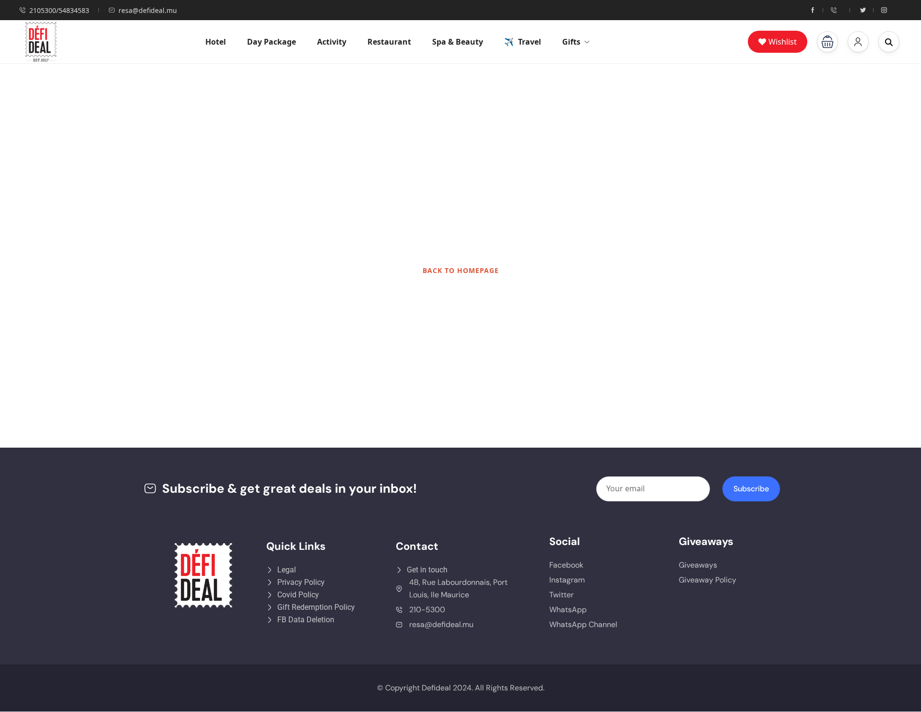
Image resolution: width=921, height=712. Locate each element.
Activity (331, 41)
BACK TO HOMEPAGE (461, 270)
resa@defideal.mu (147, 10)
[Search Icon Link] (889, 41)
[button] (827, 41)
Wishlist (782, 41)
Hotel (215, 41)
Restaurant (389, 41)
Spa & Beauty (457, 41)
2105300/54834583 (59, 10)
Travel (529, 41)
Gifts (571, 41)
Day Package (271, 41)
